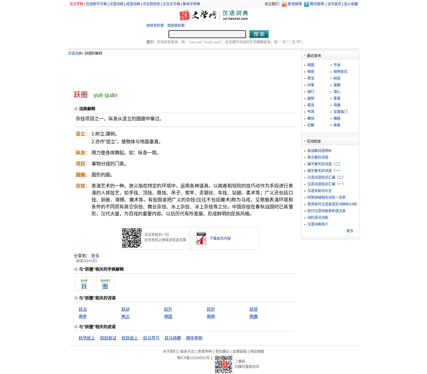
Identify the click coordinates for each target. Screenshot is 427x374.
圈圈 (211, 316)
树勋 (336, 78)
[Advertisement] (175, 71)
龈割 (310, 98)
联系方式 (187, 352)
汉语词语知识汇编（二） (326, 178)
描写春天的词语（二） (324, 164)
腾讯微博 (317, 4)
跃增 (254, 309)
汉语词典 (116, 4)
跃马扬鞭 (173, 338)
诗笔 (310, 85)
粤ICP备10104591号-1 (195, 358)
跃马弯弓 (151, 338)
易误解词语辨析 (319, 151)
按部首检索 (176, 26)
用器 (336, 105)
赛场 (310, 119)
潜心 (336, 92)
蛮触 (336, 85)
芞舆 (310, 112)
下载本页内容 (220, 239)
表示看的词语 (317, 157)
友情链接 (240, 352)
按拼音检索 (155, 26)
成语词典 (133, 4)
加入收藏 (351, 4)
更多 (95, 255)
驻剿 (310, 125)
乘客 (336, 125)
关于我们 (170, 352)
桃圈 (310, 65)
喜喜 (336, 98)
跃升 (168, 309)
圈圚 (254, 316)
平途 (336, 65)
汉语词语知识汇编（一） (326, 184)
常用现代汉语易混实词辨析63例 (332, 204)
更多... (351, 231)
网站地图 (257, 352)
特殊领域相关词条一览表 (326, 198)
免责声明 (205, 352)
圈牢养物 (194, 338)
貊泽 (310, 105)
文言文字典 (171, 4)
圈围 (168, 316)
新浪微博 (295, 4)
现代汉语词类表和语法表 (326, 211)
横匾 (336, 119)
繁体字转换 (191, 4)
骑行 (310, 92)
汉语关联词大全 (319, 191)
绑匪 (310, 72)
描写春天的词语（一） (324, 171)
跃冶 (83, 309)
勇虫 (310, 78)
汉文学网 (76, 4)
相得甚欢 (340, 72)
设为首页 (334, 4)
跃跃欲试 (108, 338)
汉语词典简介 (317, 224)
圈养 (83, 316)
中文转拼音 (151, 4)
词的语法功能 (317, 218)
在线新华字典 (96, 4)
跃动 (125, 309)
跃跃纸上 (130, 338)
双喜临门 (340, 112)
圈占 (125, 316)
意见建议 (222, 352)
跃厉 (211, 309)
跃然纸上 (87, 338)
